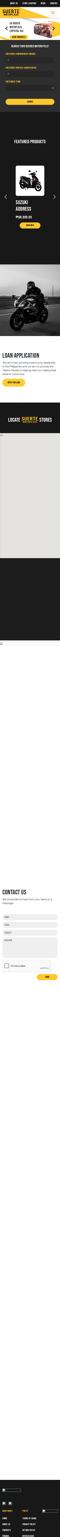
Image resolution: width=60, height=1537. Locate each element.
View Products (18, 37)
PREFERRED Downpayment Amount (21, 54)
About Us (14, 3)
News (43, 3)
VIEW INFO (30, 225)
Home (4, 1518)
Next (54, 197)
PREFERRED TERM (13, 81)
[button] (30, 493)
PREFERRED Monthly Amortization (21, 67)
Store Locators (29, 3)
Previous (5, 197)
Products (6, 1530)
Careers (53, 3)
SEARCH (30, 101)
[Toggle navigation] (52, 12)
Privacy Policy (29, 1524)
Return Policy (28, 1530)
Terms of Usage (29, 1518)
